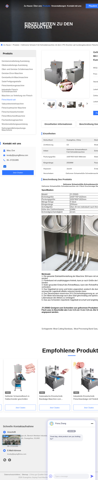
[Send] (92, 476)
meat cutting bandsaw (62, 329)
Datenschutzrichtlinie (12, 474)
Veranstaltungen (58, 6)
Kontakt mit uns (74, 6)
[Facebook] (9, 461)
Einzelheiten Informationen (58, 124)
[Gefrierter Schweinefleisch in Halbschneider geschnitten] (20, 377)
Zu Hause (28, 6)
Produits (46, 6)
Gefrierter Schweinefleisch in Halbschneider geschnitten (17, 397)
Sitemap (25, 474)
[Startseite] (7, 6)
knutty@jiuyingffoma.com (17, 155)
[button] (15, 382)
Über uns (37, 6)
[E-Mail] (5, 166)
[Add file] (50, 476)
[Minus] (92, 423)
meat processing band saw (85, 329)
